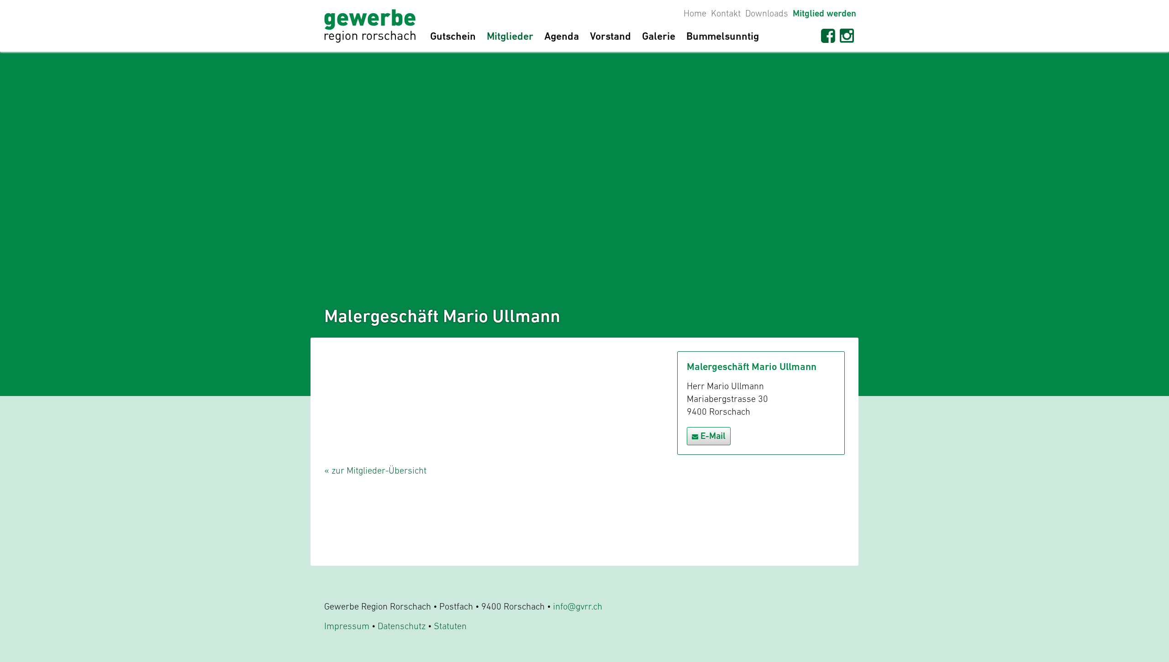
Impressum (346, 626)
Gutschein (453, 36)
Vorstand (610, 36)
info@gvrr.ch (577, 606)
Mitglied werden (824, 13)
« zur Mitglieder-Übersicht (375, 470)
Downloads (766, 13)
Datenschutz (402, 626)
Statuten (450, 626)
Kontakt (726, 13)
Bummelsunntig (722, 36)
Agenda (561, 36)
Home (695, 13)
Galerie (658, 36)
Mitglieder (510, 36)
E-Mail (713, 436)
